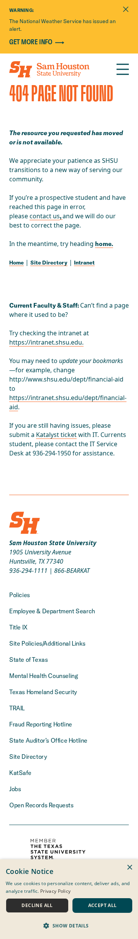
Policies (19, 595)
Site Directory (48, 262)
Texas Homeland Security (43, 692)
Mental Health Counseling (43, 676)
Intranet (84, 262)
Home (16, 262)
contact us (45, 216)
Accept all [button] (102, 905)
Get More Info (30, 42)
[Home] (49, 69)
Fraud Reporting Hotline (40, 724)
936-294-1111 (28, 570)
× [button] (129, 867)
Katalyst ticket (56, 434)
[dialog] (69, 899)
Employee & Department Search (52, 611)
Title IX (18, 627)
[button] (69, 925)
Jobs (15, 789)
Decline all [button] (37, 905)
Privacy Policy (55, 891)
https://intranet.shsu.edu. (46, 342)
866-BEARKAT (72, 570)
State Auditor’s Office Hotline (48, 740)
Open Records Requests (41, 805)
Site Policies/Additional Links (47, 643)
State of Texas (28, 659)
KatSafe (20, 773)
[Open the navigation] (123, 69)
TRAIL (17, 708)
